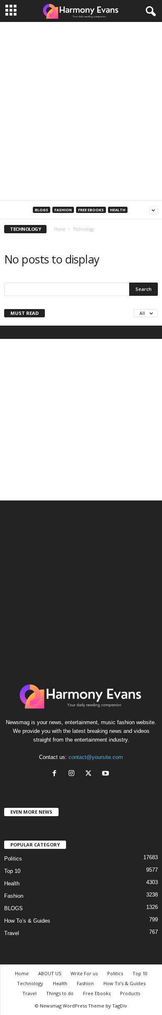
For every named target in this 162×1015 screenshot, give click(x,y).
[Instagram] (73, 774)
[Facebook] (56, 774)
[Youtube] (106, 774)
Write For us (84, 973)
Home (59, 229)
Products (130, 993)
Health (117, 210)
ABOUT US (49, 973)
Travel (11, 933)
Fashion (63, 210)
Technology (30, 983)
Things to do (60, 993)
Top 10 (12, 871)
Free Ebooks (91, 210)
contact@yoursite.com (96, 757)
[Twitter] (90, 774)
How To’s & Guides (27, 921)
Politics (13, 859)
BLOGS (41, 210)
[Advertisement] (81, 111)
